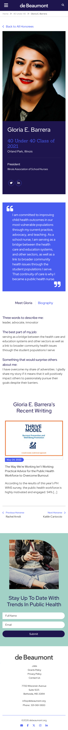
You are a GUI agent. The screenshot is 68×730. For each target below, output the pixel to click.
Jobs (34, 666)
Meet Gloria (23, 303)
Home (5, 13)
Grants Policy (34, 670)
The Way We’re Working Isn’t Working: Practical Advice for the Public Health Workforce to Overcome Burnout (29, 471)
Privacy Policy (34, 674)
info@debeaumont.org (34, 700)
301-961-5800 (38, 705)
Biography (45, 303)
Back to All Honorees (19, 26)
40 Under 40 (19, 13)
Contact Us (34, 678)
